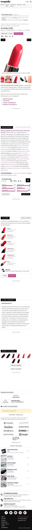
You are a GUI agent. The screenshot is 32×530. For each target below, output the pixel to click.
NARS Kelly (23, 157)
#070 (8, 261)
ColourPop (4, 20)
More (24, 4)
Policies (3, 520)
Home (2, 24)
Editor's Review (8, 99)
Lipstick (23, 24)
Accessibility (4, 527)
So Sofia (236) (7, 28)
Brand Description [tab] (6, 303)
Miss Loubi (10, 235)
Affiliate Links (19, 127)
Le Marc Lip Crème (23, 30)
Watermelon (10, 255)
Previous (28, 40)
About (3, 516)
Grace (8, 228)
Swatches (19, 4)
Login (27, 1)
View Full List (16, 442)
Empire (9, 242)
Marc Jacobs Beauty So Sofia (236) (11, 85)
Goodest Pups (22, 520)
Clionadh (3, 17)
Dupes (11, 33)
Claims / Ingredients (9, 103)
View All (16, 14)
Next (30, 40)
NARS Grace (9, 166)
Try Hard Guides (22, 518)
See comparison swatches (12, 168)
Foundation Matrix (13, 5)
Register (12, 275)
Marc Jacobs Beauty (8, 30)
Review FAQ (4, 522)
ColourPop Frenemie (7, 162)
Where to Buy (19, 33)
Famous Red (10, 248)
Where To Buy (26, 194)
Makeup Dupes (7, 5)
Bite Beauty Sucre (22, 151)
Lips (19, 24)
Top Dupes (6, 101)
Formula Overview (16, 173)
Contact (3, 518)
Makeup (14, 24)
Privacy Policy (5, 524)
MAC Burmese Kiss (10, 164)
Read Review (5, 194)
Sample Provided (26, 127)
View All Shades (16, 365)
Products (8, 24)
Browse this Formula (10, 104)
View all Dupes (25, 218)
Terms (3, 525)
